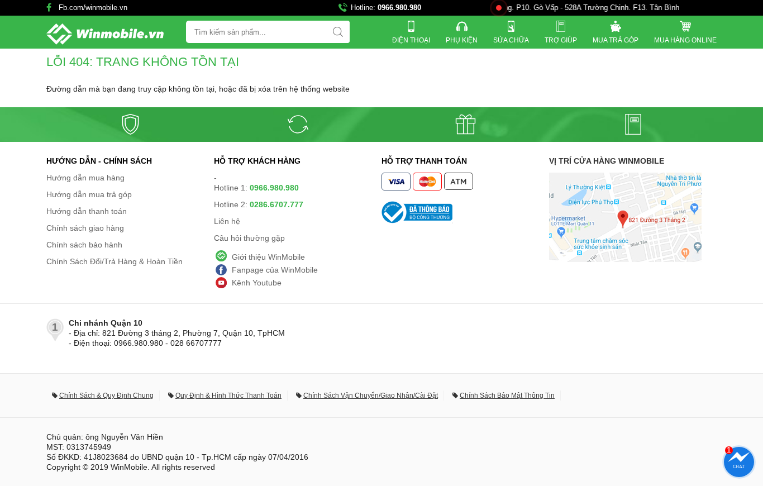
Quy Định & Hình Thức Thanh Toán (228, 395)
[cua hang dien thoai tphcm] (625, 259)
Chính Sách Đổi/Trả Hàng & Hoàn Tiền (114, 261)
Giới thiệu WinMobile (268, 256)
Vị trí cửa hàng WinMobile (606, 160)
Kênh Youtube (257, 282)
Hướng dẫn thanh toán (86, 211)
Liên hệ (227, 221)
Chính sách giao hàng (85, 227)
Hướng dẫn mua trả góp (89, 194)
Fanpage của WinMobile (275, 269)
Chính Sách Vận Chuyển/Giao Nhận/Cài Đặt (370, 395)
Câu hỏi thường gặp (249, 238)
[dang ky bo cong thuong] (465, 212)
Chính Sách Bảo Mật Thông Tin (507, 395)
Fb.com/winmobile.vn (93, 7)
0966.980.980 (399, 7)
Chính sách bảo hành (84, 244)
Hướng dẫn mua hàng (85, 177)
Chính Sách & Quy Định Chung (106, 395)
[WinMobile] (105, 34)
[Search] (338, 32)
